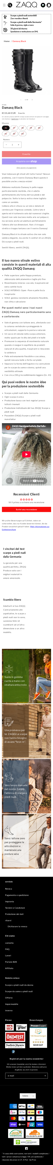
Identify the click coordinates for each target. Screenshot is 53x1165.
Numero (6, 139)
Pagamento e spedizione (17, 895)
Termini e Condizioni (15, 908)
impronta (9, 901)
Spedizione (14, 119)
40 (39, 128)
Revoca (8, 888)
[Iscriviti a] (45, 1076)
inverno (8, 1010)
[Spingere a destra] (32, 100)
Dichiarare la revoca (17, 926)
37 (14, 128)
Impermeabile (11, 1004)
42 (14, 134)
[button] (10, 5)
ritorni (8, 920)
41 (6, 134)
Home (7, 41)
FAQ (7, 949)
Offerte (8, 997)
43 (22, 134)
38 (22, 128)
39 (31, 128)
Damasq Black (19, 41)
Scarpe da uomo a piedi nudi (19, 991)
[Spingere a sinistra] (21, 100)
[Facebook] (26, 1149)
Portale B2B (11, 962)
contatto (9, 943)
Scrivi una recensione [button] (26, 509)
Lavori (8, 955)
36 (6, 128)
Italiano (25, 1096)
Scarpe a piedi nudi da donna (19, 985)
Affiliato (9, 968)
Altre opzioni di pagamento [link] (27, 168)
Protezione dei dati (14, 914)
